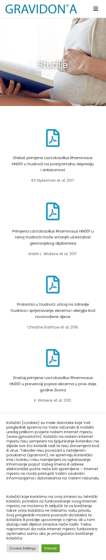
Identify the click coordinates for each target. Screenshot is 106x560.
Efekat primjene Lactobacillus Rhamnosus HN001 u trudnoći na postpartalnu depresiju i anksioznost (53, 163)
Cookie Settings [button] (23, 548)
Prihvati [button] (51, 548)
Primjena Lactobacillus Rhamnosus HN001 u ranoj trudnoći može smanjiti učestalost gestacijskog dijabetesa (53, 237)
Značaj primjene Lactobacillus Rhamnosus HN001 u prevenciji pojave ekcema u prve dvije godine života (53, 383)
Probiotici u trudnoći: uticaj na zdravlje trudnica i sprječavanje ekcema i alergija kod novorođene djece (53, 310)
